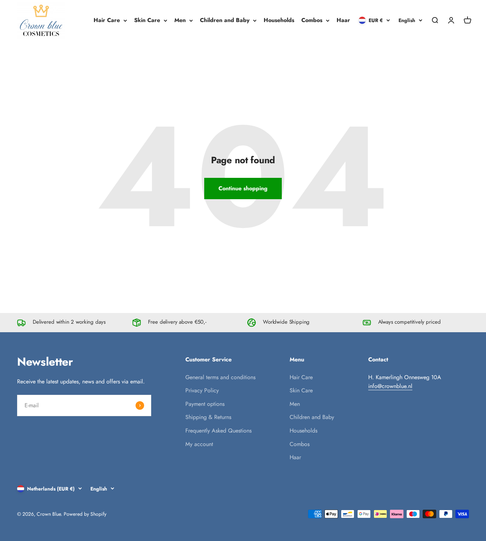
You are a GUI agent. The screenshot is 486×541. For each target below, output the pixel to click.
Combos (311, 20)
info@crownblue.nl (390, 386)
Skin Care (147, 20)
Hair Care (107, 20)
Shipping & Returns (208, 417)
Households (279, 20)
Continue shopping (243, 188)
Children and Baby (224, 20)
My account (199, 444)
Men (180, 20)
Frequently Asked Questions (218, 430)
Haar (343, 20)
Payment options (204, 404)
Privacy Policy (202, 390)
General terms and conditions (220, 377)
